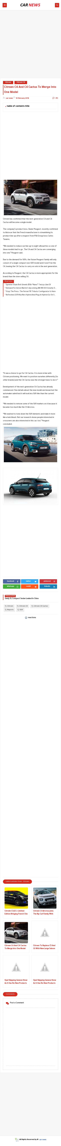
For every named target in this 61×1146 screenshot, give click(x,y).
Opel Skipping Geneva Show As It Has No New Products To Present (16, 982)
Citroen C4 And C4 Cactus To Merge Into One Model (15, 947)
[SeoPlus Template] (17, 1140)
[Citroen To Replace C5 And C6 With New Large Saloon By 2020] (45, 932)
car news (42, 1140)
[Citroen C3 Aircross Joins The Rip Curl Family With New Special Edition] (45, 898)
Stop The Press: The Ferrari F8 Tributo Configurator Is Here (31, 292)
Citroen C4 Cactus (41, 606)
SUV (21, 610)
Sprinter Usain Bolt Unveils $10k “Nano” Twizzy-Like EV (28, 285)
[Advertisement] (30, 45)
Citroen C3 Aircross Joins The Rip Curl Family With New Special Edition (43, 913)
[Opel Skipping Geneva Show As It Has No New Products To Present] (16, 967)
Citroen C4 (21, 82)
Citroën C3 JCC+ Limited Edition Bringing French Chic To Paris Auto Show (16, 913)
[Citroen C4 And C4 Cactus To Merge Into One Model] (16, 932)
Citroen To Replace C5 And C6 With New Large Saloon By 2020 (44, 947)
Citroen (8, 82)
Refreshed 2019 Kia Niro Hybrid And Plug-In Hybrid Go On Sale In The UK (31, 295)
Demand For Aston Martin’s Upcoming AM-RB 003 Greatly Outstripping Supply (31, 288)
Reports (10, 610)
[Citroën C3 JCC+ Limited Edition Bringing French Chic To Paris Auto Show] (16, 898)
